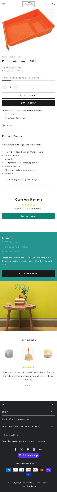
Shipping (5, 71)
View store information (15, 118)
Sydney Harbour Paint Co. (12, 57)
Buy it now (28, 103)
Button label (28, 273)
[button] (46, 4)
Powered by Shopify (28, 486)
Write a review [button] (28, 215)
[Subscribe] (53, 435)
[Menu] (3, 4)
